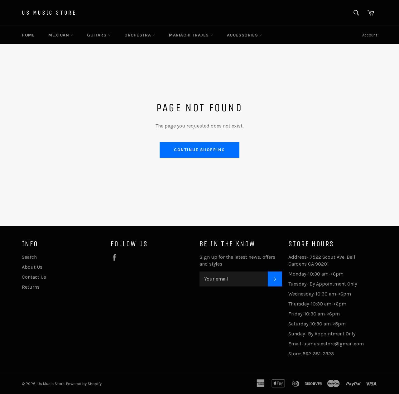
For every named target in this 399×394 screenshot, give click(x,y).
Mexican (59, 35)
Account (369, 35)
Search (29, 257)
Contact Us (34, 277)
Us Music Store (49, 12)
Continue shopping (199, 149)
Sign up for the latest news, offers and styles (237, 260)
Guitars (97, 35)
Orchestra (138, 35)
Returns (31, 287)
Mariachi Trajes (189, 35)
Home (28, 35)
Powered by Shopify (84, 383)
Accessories (243, 35)
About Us (32, 267)
